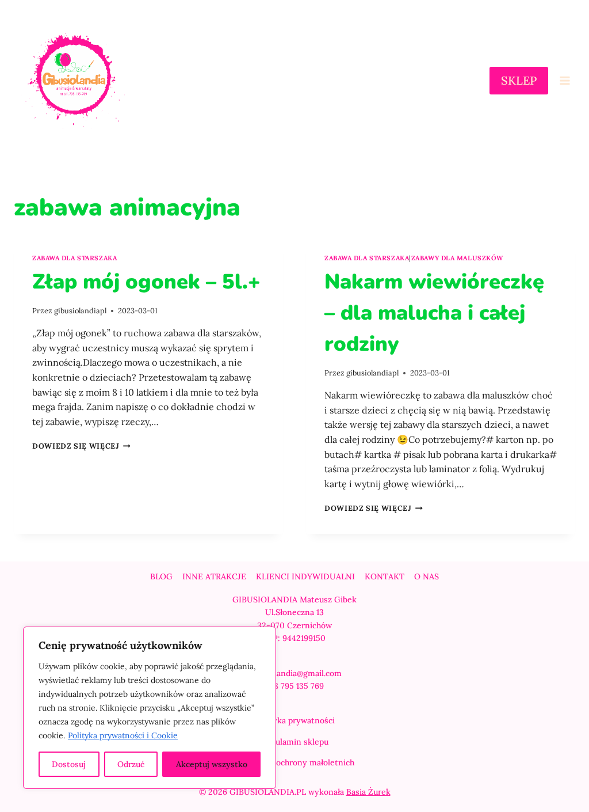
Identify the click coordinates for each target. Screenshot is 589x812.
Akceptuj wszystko (211, 764)
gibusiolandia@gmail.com (294, 673)
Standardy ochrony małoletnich (294, 762)
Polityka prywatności (295, 720)
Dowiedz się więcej (81, 446)
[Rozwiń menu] (564, 81)
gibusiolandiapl (80, 311)
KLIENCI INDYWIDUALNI (305, 576)
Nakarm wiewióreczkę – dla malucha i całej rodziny (434, 313)
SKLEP (519, 80)
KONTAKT (384, 576)
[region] (149, 708)
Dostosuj (69, 764)
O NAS (426, 576)
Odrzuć (130, 764)
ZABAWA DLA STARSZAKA (74, 258)
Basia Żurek (368, 792)
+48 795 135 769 (294, 686)
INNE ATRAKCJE (214, 576)
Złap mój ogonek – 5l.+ (146, 282)
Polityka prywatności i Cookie (123, 735)
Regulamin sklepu (294, 742)
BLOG (161, 576)
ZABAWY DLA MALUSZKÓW (457, 258)
